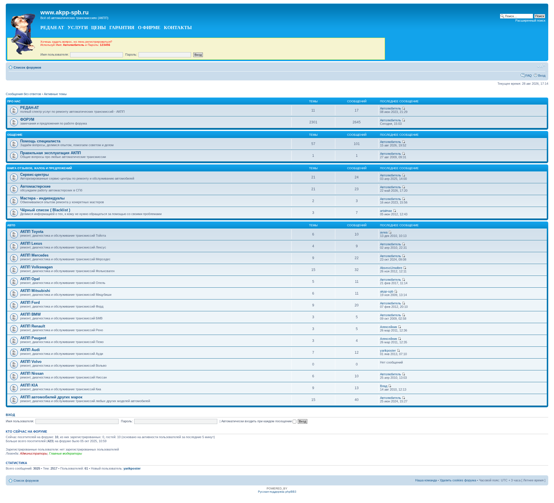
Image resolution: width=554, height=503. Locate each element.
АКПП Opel (30, 279)
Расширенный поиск (530, 20)
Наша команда (426, 480)
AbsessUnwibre (391, 268)
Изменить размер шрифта (541, 66)
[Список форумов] (23, 32)
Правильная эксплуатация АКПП (50, 153)
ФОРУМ (27, 119)
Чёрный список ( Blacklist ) (45, 210)
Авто (11, 225)
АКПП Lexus (31, 243)
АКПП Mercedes (34, 255)
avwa (384, 232)
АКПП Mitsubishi (35, 291)
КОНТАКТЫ (178, 27)
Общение (15, 134)
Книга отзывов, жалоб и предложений (39, 168)
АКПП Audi (30, 350)
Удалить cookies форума (458, 480)
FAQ (528, 75)
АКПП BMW (30, 314)
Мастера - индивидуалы (42, 198)
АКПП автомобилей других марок (51, 397)
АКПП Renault (32, 326)
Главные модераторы (65, 453)
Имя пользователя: (54, 54)
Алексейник (388, 327)
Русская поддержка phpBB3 (277, 491)
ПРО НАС (13, 101)
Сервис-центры (34, 174)
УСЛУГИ (78, 27)
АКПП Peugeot (33, 338)
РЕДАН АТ (52, 27)
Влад (383, 386)
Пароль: (131, 54)
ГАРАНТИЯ (121, 27)
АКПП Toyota (31, 231)
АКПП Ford (30, 302)
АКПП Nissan (32, 373)
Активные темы (55, 94)
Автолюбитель (390, 108)
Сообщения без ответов (23, 94)
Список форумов (27, 67)
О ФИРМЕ (149, 27)
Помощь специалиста (40, 141)
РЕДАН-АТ (29, 108)
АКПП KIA (29, 385)
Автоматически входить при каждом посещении (257, 421)
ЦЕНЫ (98, 27)
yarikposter (388, 350)
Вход (541, 75)
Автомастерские (35, 186)
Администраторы (33, 453)
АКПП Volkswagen (36, 267)
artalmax (386, 210)
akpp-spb (386, 291)
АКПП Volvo (31, 361)
